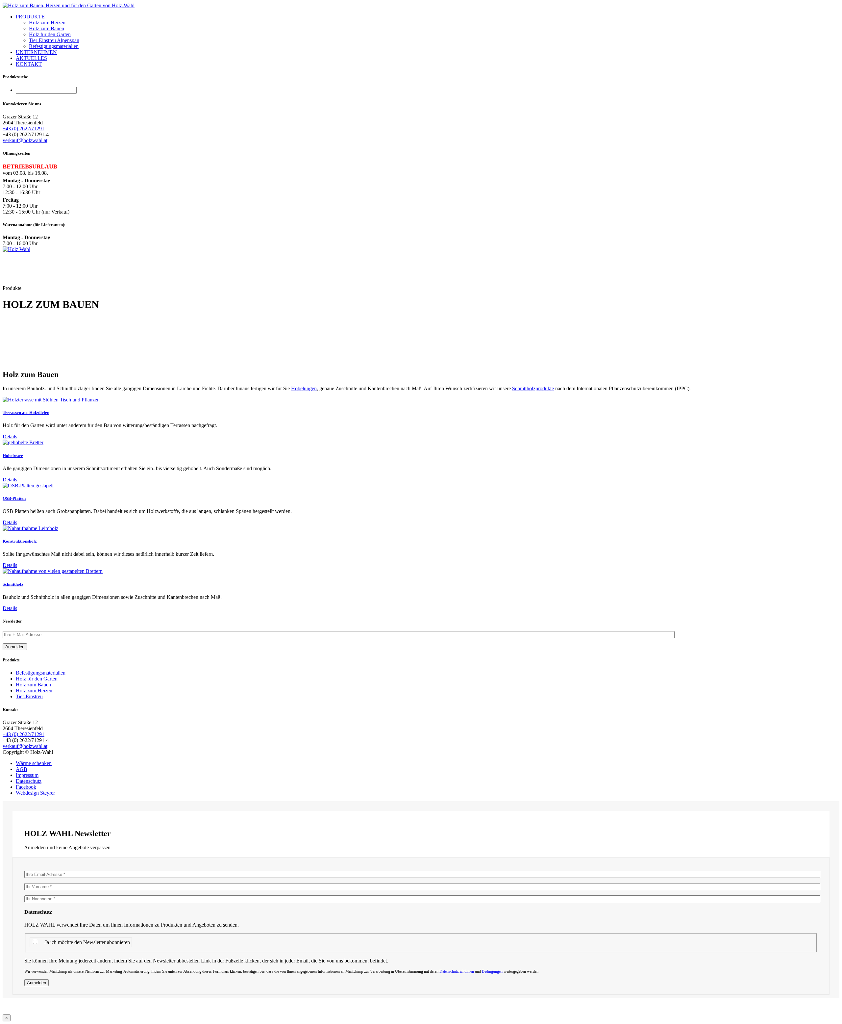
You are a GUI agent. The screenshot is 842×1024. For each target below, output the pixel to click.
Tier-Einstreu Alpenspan (54, 40)
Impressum (27, 775)
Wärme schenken (34, 763)
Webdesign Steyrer (35, 793)
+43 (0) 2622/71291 (23, 128)
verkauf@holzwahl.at (25, 140)
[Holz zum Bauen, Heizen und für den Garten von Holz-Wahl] (69, 5)
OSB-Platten (14, 498)
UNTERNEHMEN (36, 52)
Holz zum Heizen (47, 22)
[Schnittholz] (53, 571)
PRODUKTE (30, 16)
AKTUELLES (31, 58)
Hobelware (13, 455)
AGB (21, 769)
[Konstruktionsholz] (30, 528)
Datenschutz (28, 781)
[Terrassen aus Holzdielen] (51, 399)
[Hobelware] (23, 442)
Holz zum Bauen (46, 28)
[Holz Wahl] (16, 249)
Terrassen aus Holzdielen (26, 412)
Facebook (26, 787)
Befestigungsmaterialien (54, 46)
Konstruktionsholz (20, 541)
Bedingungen (492, 971)
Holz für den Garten (50, 34)
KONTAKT (29, 64)
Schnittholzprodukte (533, 388)
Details (10, 436)
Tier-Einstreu (29, 696)
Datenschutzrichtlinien (456, 971)
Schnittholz (13, 584)
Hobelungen (304, 388)
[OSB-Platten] (28, 485)
